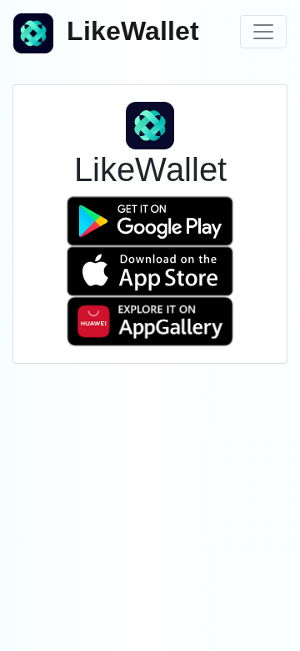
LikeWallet (133, 31)
